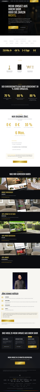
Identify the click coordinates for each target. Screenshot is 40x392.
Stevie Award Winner (21, 377)
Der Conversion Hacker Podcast (27, 383)
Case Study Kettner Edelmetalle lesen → (7, 262)
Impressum (14, 386)
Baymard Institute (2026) (16, 104)
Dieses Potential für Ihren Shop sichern (19, 161)
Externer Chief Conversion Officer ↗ (19, 383)
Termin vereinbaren (34, 1)
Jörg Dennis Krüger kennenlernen (7, 320)
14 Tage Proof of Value (28, 377)
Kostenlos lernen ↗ (6, 346)
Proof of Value (18, 381)
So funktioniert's (23, 27)
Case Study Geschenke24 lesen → (6, 197)
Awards (24, 386)
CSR (26, 386)
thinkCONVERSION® (27, 381)
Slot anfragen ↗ (19, 346)
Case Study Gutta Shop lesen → (5, 240)
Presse (14, 381)
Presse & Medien (34, 383)
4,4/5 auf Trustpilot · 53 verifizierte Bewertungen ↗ (18, 29)
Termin (12, 381)
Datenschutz (18, 386)
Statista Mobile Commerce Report (24, 104)
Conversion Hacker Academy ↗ (11, 383)
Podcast (22, 381)
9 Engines (24, 306)
